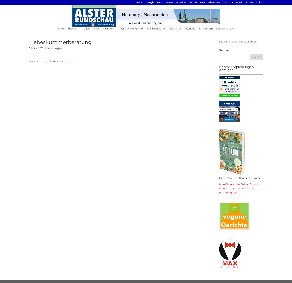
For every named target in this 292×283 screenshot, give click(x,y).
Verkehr (239, 3)
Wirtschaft (227, 3)
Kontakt (191, 28)
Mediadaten (175, 28)
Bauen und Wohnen (210, 3)
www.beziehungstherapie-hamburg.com (53, 61)
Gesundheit (181, 3)
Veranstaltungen (130, 28)
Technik (193, 3)
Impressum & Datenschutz (215, 28)
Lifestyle (150, 3)
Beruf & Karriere (164, 3)
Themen (72, 28)
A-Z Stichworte (156, 28)
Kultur (259, 3)
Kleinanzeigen (53, 48)
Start (61, 28)
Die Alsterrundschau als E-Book (238, 41)
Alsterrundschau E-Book (98, 28)
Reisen (139, 3)
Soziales (250, 3)
